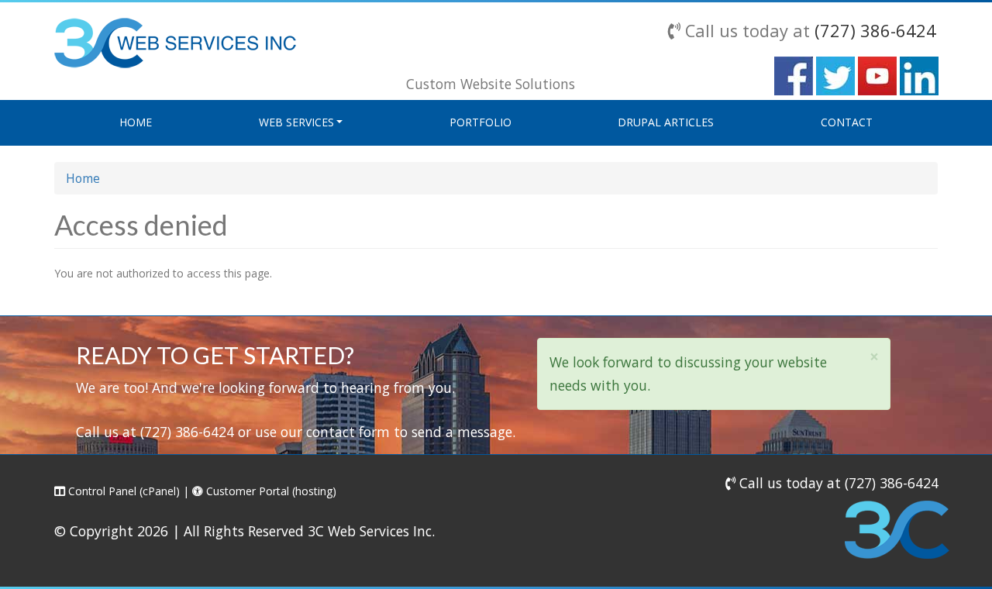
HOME (135, 122)
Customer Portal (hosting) (269, 491)
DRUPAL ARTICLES (666, 122)
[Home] (175, 41)
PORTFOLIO (481, 122)
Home (83, 178)
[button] (874, 357)
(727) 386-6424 (875, 30)
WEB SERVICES (296, 122)
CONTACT (847, 122)
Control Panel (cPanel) (122, 491)
